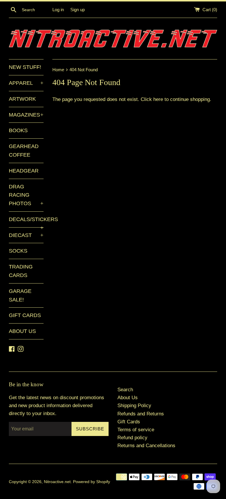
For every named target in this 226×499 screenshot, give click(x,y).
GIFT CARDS (25, 315)
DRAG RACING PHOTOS (26, 195)
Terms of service (135, 429)
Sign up (77, 9)
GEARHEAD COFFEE (24, 150)
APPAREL (26, 83)
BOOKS (18, 130)
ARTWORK (22, 99)
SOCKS (18, 251)
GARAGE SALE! (20, 295)
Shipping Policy (134, 405)
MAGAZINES (26, 115)
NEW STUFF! (25, 67)
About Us (127, 397)
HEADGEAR (24, 171)
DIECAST (26, 235)
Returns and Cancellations (146, 445)
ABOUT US (22, 331)
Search (125, 389)
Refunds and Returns (140, 414)
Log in (58, 9)
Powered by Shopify (91, 482)
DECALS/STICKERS (26, 221)
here (158, 99)
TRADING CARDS (21, 271)
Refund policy (132, 437)
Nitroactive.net (57, 482)
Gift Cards (128, 422)
